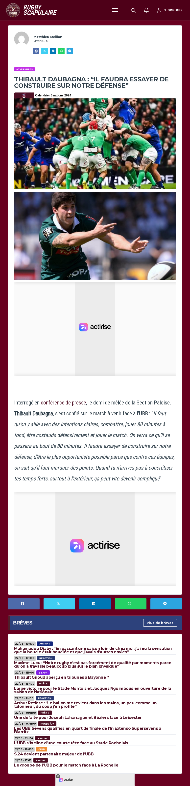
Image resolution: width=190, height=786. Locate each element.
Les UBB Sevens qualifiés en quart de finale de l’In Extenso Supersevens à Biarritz (87, 730)
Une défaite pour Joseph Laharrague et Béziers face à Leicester (78, 717)
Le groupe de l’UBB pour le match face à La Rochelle (66, 765)
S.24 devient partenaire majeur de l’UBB (54, 754)
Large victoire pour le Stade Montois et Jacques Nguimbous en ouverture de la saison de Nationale (92, 690)
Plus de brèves (160, 623)
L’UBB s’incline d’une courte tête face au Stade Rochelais (71, 743)
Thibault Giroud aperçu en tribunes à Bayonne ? (61, 677)
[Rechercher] (134, 10)
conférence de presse (63, 403)
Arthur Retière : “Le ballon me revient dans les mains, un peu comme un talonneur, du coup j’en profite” (85, 705)
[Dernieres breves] (146, 10)
